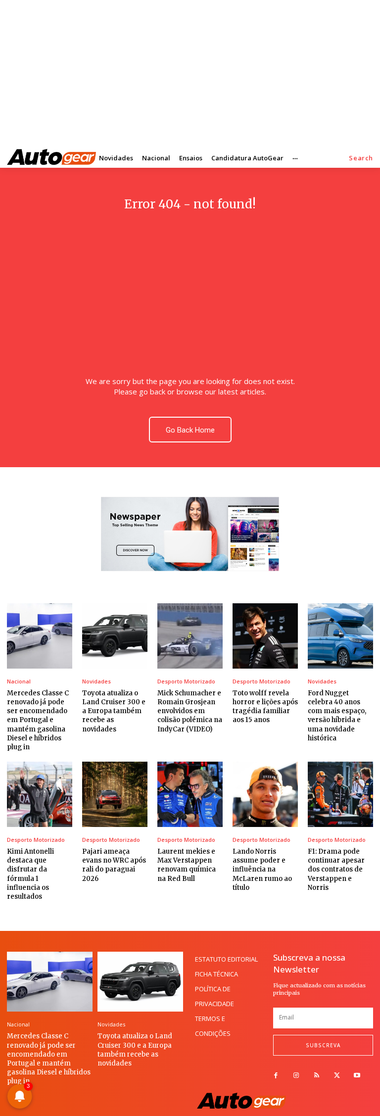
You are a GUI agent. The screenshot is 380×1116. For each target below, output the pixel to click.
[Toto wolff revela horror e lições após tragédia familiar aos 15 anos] (265, 636)
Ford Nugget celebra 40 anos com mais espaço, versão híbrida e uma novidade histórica (337, 715)
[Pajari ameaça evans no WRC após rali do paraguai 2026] (114, 794)
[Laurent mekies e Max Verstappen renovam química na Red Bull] (190, 794)
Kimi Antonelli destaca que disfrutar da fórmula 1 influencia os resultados (30, 874)
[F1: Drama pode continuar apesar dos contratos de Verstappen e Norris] (340, 794)
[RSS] (316, 1075)
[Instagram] (296, 1075)
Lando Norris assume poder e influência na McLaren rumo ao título (262, 869)
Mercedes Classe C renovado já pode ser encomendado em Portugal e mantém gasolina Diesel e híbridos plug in (38, 720)
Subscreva (323, 1045)
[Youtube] (357, 1075)
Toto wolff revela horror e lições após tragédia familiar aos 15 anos (265, 707)
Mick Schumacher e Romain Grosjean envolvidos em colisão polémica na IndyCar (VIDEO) (189, 711)
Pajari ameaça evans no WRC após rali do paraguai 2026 (114, 865)
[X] (336, 1075)
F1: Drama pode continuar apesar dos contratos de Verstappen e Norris (336, 869)
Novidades (96, 681)
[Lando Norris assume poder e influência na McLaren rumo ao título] (265, 794)
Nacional (19, 681)
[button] (361, 158)
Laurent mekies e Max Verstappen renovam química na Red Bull (186, 865)
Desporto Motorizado (186, 681)
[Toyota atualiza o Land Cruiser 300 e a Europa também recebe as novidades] (114, 636)
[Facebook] (276, 1075)
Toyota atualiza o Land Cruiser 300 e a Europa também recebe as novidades (113, 711)
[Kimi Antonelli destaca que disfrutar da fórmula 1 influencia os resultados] (39, 794)
